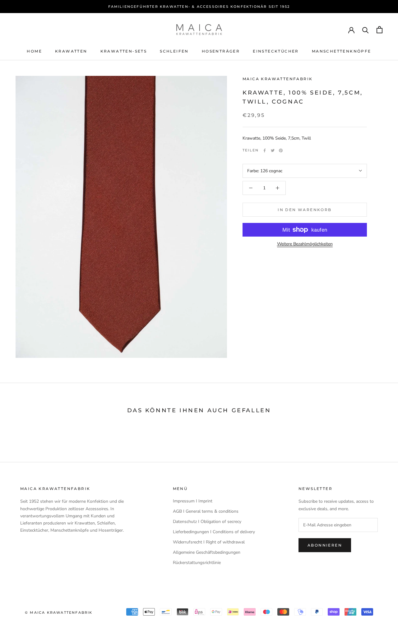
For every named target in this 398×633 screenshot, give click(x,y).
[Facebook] (264, 150)
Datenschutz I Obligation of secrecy (207, 521)
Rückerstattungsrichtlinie (197, 563)
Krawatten (71, 51)
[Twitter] (273, 150)
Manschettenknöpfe (341, 51)
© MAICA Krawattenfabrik (59, 612)
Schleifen (174, 51)
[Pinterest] (281, 150)
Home (34, 51)
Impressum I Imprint (192, 501)
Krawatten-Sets (123, 51)
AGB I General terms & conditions (205, 511)
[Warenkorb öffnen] (379, 29)
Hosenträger (221, 51)
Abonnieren (325, 545)
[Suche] (365, 29)
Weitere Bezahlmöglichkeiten (305, 244)
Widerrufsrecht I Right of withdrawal (209, 542)
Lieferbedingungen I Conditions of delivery (214, 532)
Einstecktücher (276, 51)
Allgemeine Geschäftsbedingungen (206, 552)
